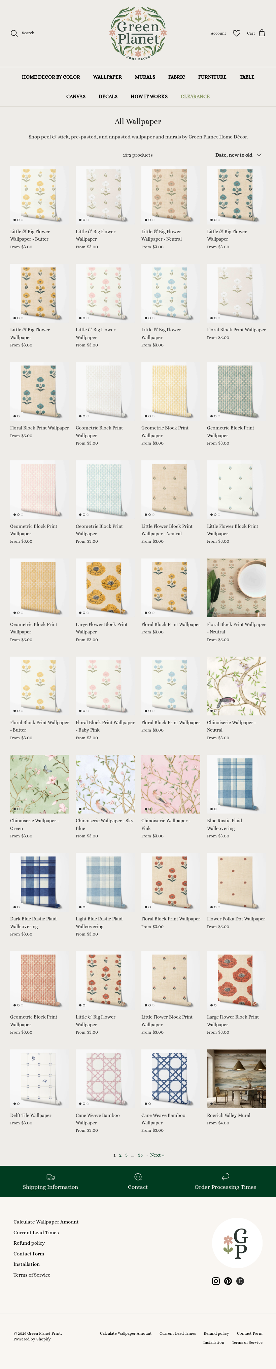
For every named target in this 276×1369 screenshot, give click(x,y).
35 (140, 1155)
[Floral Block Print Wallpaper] (236, 293)
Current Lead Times (36, 1233)
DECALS (108, 96)
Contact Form (28, 1254)
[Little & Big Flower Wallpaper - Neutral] (170, 195)
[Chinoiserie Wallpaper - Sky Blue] (105, 784)
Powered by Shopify (32, 1339)
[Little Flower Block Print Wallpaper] (236, 489)
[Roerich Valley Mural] (236, 1078)
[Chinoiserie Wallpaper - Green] (39, 784)
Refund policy (29, 1243)
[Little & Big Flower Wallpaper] (105, 195)
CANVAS (75, 96)
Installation (26, 1264)
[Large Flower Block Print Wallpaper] (105, 587)
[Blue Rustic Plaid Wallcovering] (236, 784)
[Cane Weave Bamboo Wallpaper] (105, 1078)
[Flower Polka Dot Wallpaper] (236, 882)
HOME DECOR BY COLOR (51, 77)
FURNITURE (212, 77)
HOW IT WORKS (149, 96)
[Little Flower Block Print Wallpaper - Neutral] (170, 489)
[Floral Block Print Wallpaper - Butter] (39, 686)
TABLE (247, 77)
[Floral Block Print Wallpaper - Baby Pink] (105, 686)
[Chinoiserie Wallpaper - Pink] (170, 784)
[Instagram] (216, 1281)
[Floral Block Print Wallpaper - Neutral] (236, 587)
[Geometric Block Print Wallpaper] (105, 391)
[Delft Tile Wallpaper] (39, 1078)
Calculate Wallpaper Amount (46, 1222)
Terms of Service (31, 1275)
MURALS (145, 77)
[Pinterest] (228, 1281)
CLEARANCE (195, 96)
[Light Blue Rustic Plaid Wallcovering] (105, 882)
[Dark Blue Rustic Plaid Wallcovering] (39, 882)
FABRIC (176, 77)
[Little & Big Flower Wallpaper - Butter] (39, 195)
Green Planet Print (44, 1333)
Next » (157, 1155)
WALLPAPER (107, 77)
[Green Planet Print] (138, 33)
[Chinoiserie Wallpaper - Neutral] (236, 686)
